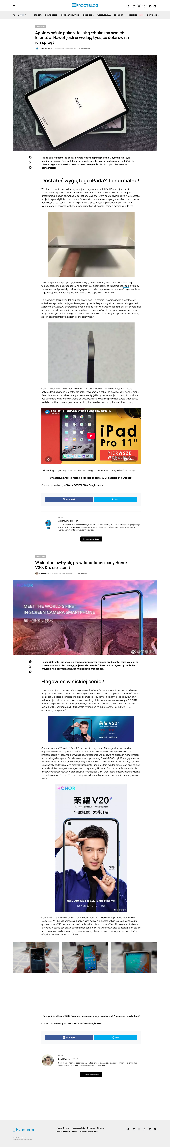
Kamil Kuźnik (64, 1059)
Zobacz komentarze (91, 539)
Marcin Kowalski (65, 520)
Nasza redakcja (78, 1128)
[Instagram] (139, 5)
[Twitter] (144, 5)
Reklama (91, 1128)
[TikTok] (128, 5)
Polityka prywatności (89, 1131)
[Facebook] (155, 5)
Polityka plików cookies (67, 1131)
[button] (14, 5)
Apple (126, 285)
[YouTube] (134, 5)
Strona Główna (63, 1128)
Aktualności (40, 26)
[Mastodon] (150, 5)
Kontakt (100, 1128)
